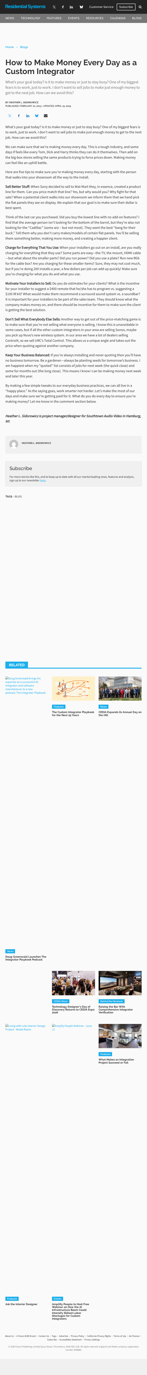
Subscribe (126, 7)
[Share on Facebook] (18, 115)
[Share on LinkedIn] (27, 115)
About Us (9, 1336)
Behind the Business (111, 1001)
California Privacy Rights (99, 1336)
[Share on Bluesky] (36, 115)
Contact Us (44, 1336)
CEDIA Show (61, 1001)
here (43, 480)
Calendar (117, 18)
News (9, 18)
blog (18, 496)
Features (54, 18)
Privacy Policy (77, 1336)
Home (9, 47)
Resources (94, 18)
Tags (54, 1336)
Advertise (63, 1336)
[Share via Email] (45, 115)
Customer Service (101, 7)
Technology (30, 18)
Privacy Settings (92, 1339)
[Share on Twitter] (9, 115)
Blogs (137, 18)
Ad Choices (134, 1336)
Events (73, 18)
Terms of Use (120, 1336)
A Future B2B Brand (26, 1336)
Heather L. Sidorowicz (23, 102)
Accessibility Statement (71, 1339)
